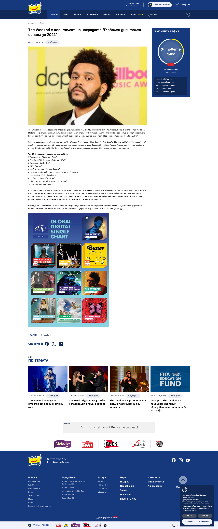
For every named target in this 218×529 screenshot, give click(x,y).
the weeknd (46, 335)
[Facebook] (174, 460)
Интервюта (34, 488)
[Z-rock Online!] (87, 525)
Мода (30, 499)
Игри (123, 477)
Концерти (103, 485)
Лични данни (155, 486)
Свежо (31, 502)
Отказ (205, 516)
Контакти (154, 477)
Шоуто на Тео (68, 487)
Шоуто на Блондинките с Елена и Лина (74, 482)
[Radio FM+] (58, 525)
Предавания (69, 477)
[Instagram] (181, 460)
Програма (185, 5)
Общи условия (156, 481)
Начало (31, 23)
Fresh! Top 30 (68, 498)
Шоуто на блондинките (39, 506)
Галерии (102, 477)
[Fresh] (66, 525)
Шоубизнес (52, 42)
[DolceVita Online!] (105, 525)
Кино (30, 492)
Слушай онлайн (162, 5)
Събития (102, 488)
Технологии (33, 495)
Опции (189, 516)
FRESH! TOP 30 (128, 498)
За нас (123, 490)
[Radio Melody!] (75, 525)
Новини (41, 23)
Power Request (68, 494)
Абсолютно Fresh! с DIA (73, 491)
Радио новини (34, 481)
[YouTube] (188, 460)
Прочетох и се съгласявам (197, 522)
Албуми (101, 481)
